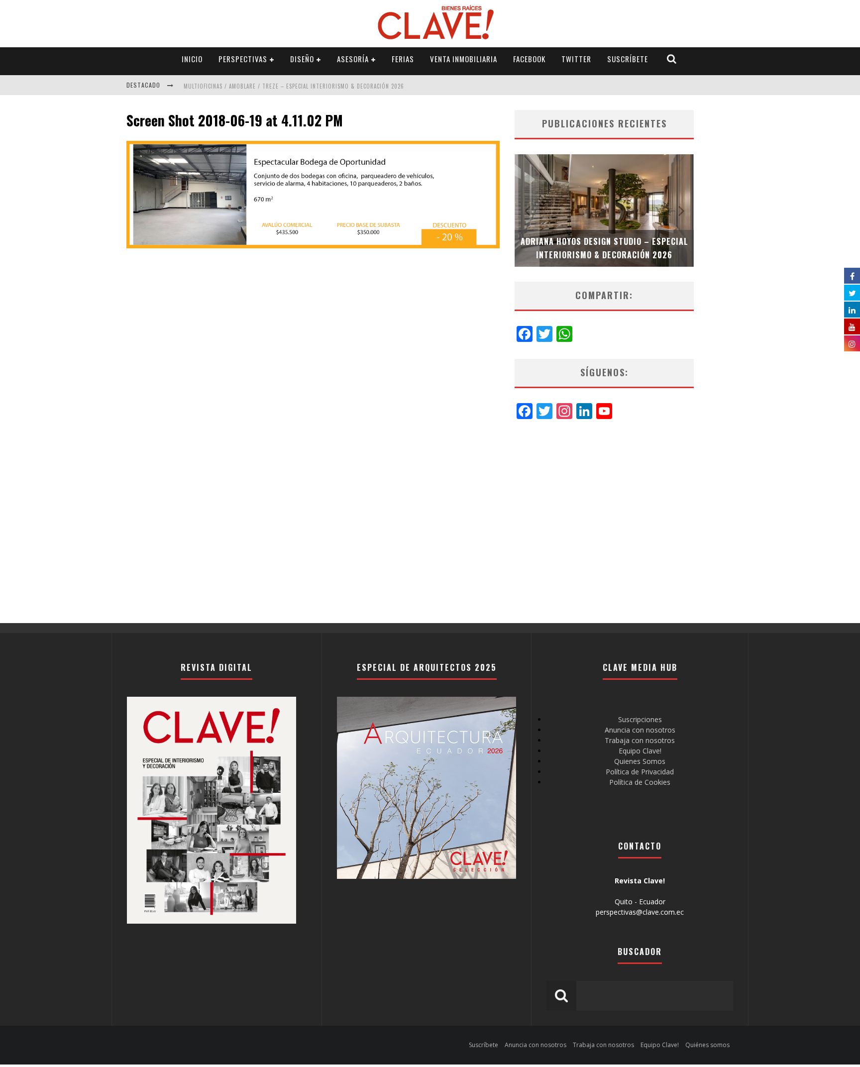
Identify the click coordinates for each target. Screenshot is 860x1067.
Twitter (576, 58)
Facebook (529, 58)
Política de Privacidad (640, 771)
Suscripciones (640, 719)
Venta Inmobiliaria (463, 58)
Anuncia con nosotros (640, 730)
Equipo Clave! (640, 750)
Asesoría (353, 58)
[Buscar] (672, 59)
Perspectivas (242, 58)
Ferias (403, 58)
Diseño (302, 58)
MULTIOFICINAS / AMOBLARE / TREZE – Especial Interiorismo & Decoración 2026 (294, 86)
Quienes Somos (639, 761)
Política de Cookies (639, 782)
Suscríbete (627, 58)
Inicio (192, 58)
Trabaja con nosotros (640, 740)
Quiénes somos (707, 1045)
